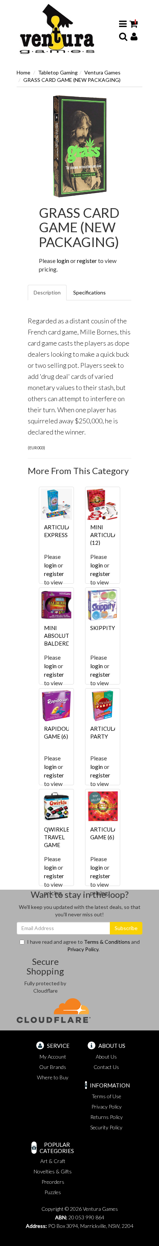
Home (23, 72)
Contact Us (106, 1067)
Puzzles (52, 1192)
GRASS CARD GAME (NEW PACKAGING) (72, 80)
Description (47, 292)
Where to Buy (52, 1077)
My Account (53, 1056)
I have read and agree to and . (83, 945)
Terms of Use (106, 1096)
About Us (106, 1056)
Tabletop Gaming (58, 72)
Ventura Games (102, 72)
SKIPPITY (102, 627)
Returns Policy (106, 1117)
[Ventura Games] (57, 29)
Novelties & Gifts (53, 1171)
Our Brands (52, 1067)
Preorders (52, 1182)
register (87, 260)
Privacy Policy (82, 949)
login (63, 260)
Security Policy (106, 1127)
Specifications (89, 292)
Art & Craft (52, 1161)
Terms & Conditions (107, 942)
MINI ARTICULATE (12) (107, 535)
